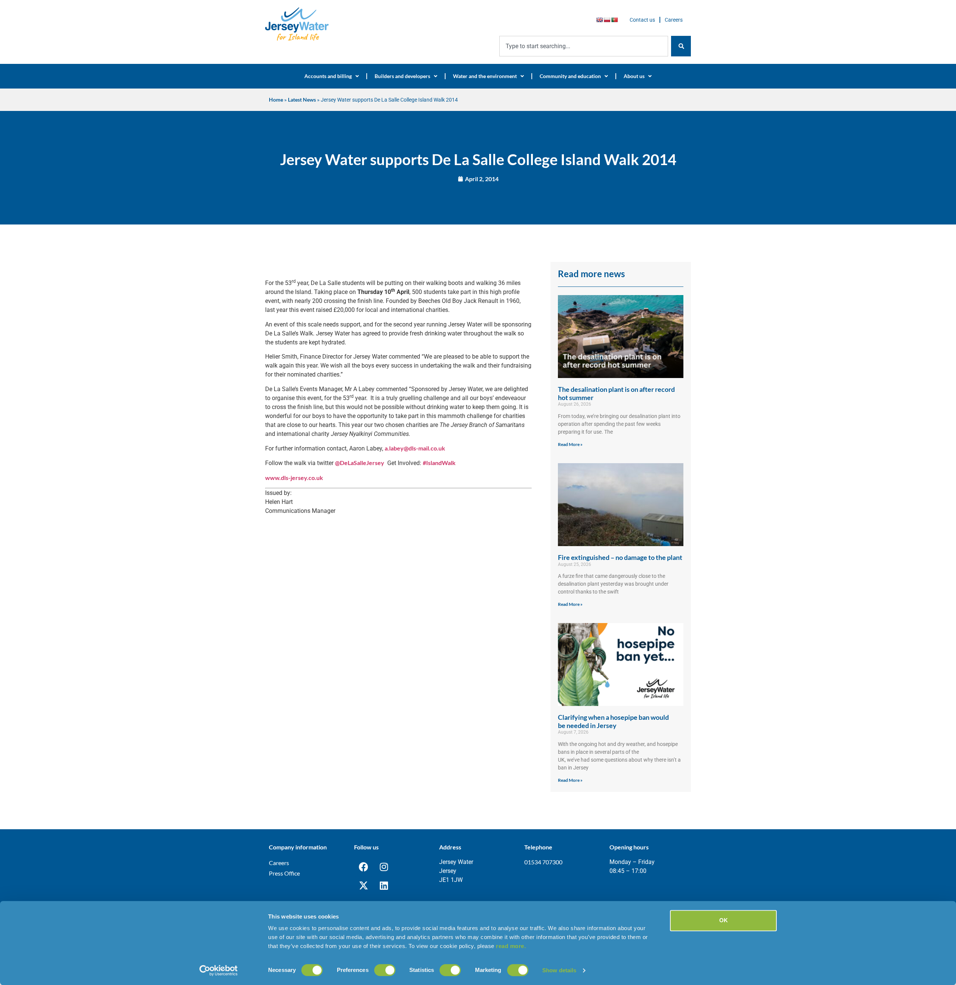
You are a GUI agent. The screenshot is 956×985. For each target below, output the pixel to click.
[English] (599, 20)
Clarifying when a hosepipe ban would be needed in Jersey (613, 721)
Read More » (570, 444)
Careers (674, 20)
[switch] (384, 970)
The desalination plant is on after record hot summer (616, 393)
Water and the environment (485, 76)
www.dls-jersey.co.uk (294, 477)
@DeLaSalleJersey (359, 462)
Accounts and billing (328, 76)
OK (723, 920)
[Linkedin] (384, 885)
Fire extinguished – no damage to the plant (620, 557)
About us (634, 76)
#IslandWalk (439, 462)
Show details (559, 970)
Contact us (642, 20)
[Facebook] (363, 867)
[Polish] (606, 20)
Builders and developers (402, 76)
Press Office (284, 873)
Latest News (302, 100)
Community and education (570, 76)
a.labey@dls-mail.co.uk (415, 448)
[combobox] (583, 46)
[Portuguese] (614, 20)
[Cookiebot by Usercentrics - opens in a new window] (218, 970)
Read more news (591, 273)
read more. (511, 946)
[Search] (681, 46)
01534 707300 (543, 861)
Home (276, 100)
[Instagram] (384, 867)
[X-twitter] (363, 885)
